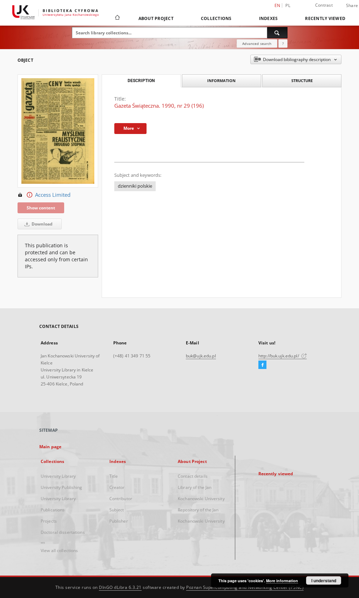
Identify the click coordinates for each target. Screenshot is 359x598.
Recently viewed (325, 18)
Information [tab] (221, 80)
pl (287, 5)
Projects (49, 521)
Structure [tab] (302, 80)
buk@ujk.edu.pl (201, 356)
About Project (156, 18)
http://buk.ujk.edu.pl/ (279, 356)
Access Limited (52, 195)
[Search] (277, 32)
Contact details (193, 476)
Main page (50, 447)
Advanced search (256, 43)
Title (113, 476)
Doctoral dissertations (63, 532)
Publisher (118, 521)
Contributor (120, 499)
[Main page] (117, 18)
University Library (58, 476)
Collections (216, 18)
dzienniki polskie (135, 186)
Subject (116, 510)
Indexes (268, 18)
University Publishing (61, 487)
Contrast (324, 5)
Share (352, 5)
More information (282, 580)
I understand (323, 580)
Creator (117, 487)
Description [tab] (141, 80)
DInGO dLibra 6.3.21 (120, 587)
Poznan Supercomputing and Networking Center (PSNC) (245, 587)
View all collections (59, 550)
